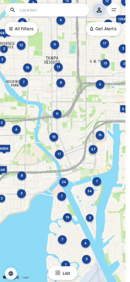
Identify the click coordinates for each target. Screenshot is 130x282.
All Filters (24, 28)
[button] (11, 273)
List (66, 273)
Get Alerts (106, 28)
